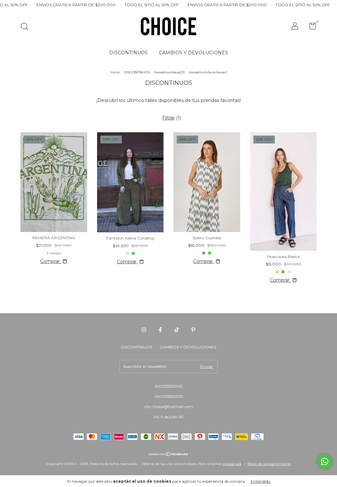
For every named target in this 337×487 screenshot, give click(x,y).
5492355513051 (168, 386)
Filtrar (168, 118)
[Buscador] (26, 27)
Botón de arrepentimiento (269, 464)
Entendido (260, 481)
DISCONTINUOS (128, 53)
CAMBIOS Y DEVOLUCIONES (193, 53)
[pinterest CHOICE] (193, 329)
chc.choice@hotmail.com (168, 406)
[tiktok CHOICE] (176, 329)
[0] (310, 27)
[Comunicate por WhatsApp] (324, 461)
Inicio (115, 72)
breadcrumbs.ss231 (169, 72)
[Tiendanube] (168, 455)
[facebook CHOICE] (160, 329)
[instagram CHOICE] (143, 329)
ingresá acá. (232, 464)
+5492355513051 (168, 396)
